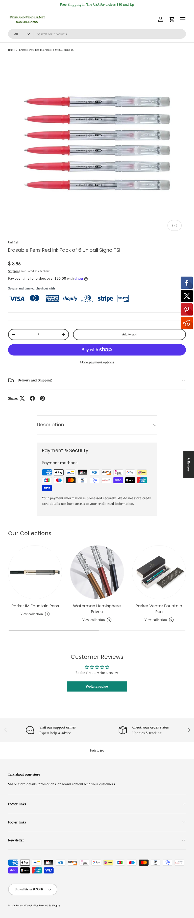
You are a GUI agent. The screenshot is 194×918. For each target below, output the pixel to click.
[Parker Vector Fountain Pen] (159, 572)
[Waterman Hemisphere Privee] (97, 572)
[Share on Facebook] (32, 398)
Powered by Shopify (49, 905)
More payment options (97, 362)
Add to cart (129, 334)
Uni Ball (13, 242)
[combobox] (97, 34)
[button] (171, 19)
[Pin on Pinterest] (42, 398)
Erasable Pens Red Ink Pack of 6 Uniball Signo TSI (46, 49)
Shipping (14, 271)
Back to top (97, 750)
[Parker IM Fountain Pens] (35, 572)
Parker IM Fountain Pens (35, 606)
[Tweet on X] (22, 398)
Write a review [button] (97, 686)
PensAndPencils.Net (27, 905)
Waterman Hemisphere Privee (97, 609)
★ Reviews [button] (188, 464)
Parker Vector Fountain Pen (159, 609)
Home (11, 49)
